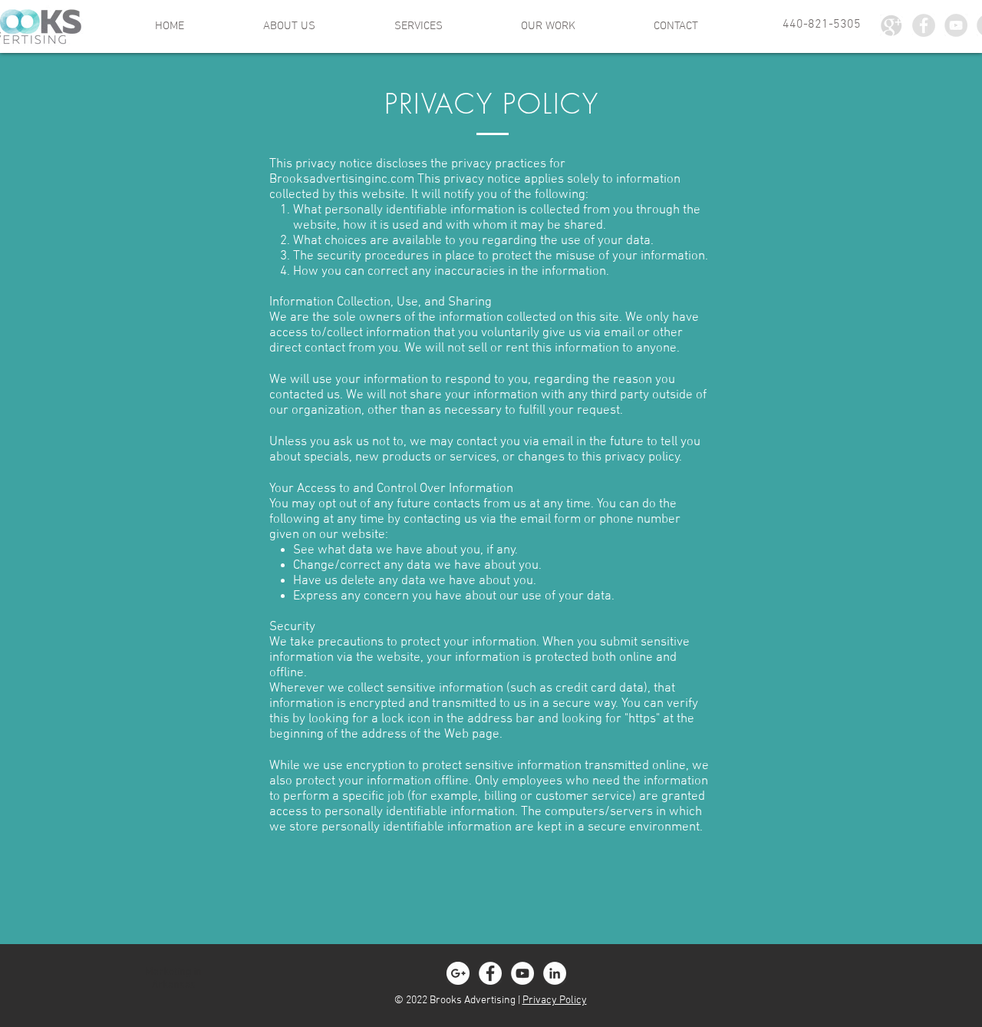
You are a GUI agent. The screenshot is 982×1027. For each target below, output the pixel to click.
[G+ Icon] (891, 25)
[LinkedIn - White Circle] (554, 973)
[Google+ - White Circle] (458, 973)
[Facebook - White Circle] (490, 973)
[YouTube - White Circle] (522, 973)
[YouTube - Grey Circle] (955, 25)
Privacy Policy (554, 1000)
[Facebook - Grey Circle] (923, 25)
